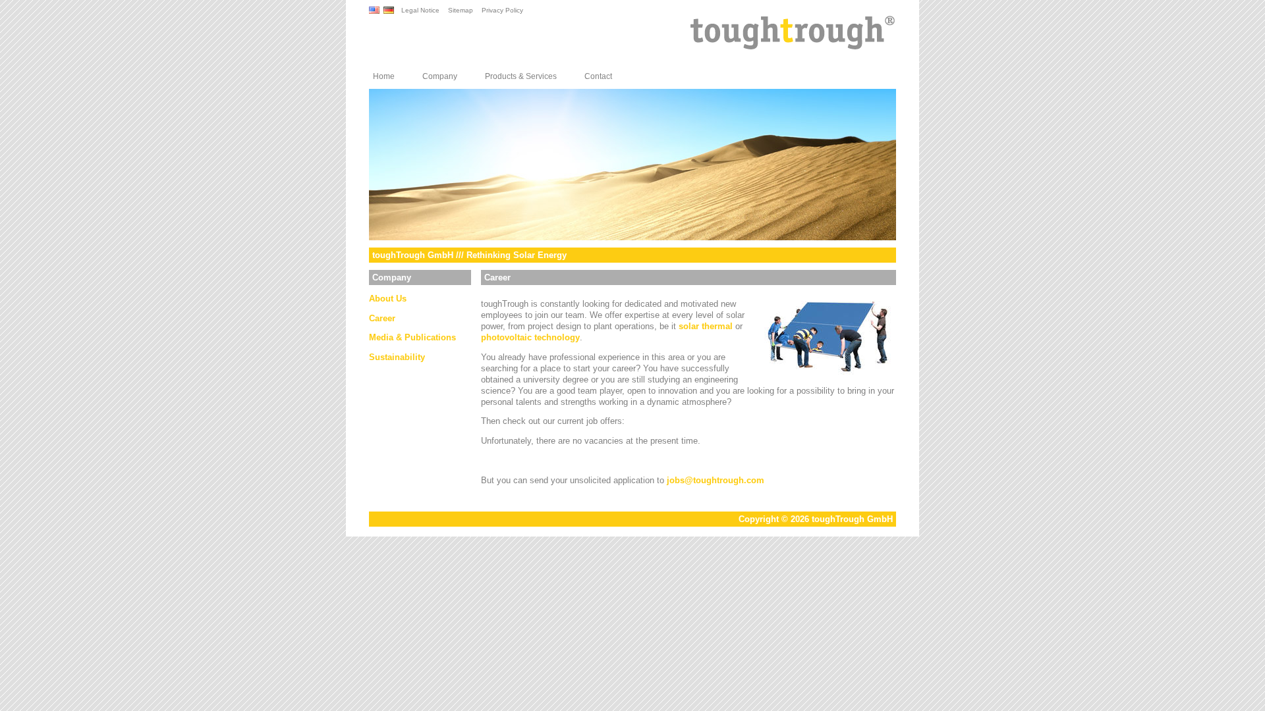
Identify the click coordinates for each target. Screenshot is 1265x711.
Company (439, 76)
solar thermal (706, 326)
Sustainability (397, 357)
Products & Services (521, 76)
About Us (388, 298)
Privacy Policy (502, 10)
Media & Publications (412, 337)
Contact (598, 76)
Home (384, 76)
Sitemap (460, 10)
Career (382, 318)
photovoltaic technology (530, 337)
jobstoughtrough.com (715, 480)
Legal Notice (420, 10)
